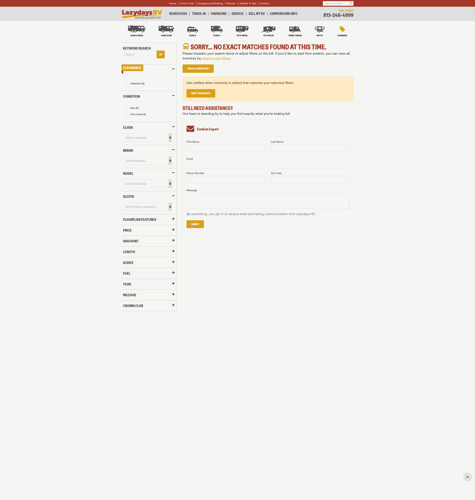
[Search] (350, 3)
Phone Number (195, 173)
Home (172, 3)
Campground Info (284, 13)
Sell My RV (257, 13)
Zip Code (276, 173)
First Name (192, 141)
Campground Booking (210, 3)
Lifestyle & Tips (247, 3)
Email (189, 159)
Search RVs (178, 13)
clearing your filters (216, 58)
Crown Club (187, 3)
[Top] (467, 477)
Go (160, 54)
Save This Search (200, 93)
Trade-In (199, 13)
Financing (219, 13)
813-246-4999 (338, 15)
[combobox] (140, 54)
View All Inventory (198, 68)
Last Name (277, 141)
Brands (231, 3)
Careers (264, 3)
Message (191, 190)
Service (238, 13)
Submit (195, 224)
